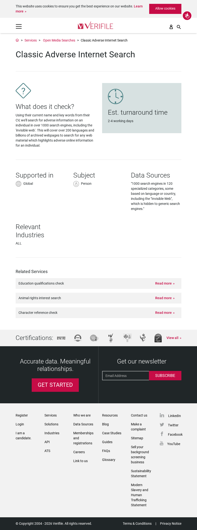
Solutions (51, 424)
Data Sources (83, 424)
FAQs (106, 451)
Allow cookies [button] (165, 8)
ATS (47, 451)
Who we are (82, 415)
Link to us (80, 461)
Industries (51, 433)
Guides (107, 442)
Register (22, 415)
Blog (105, 424)
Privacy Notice (170, 523)
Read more (163, 283)
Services (31, 40)
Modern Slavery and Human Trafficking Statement (139, 495)
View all (172, 338)
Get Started (55, 385)
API (47, 442)
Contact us (139, 415)
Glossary (108, 460)
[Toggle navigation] (19, 26)
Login (20, 424)
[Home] (17, 40)
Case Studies (111, 433)
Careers (79, 452)
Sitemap (137, 438)
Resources (110, 415)
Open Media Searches (59, 40)
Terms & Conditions (137, 523)
